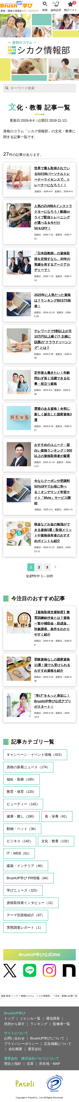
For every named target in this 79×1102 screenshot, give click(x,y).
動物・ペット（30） (22, 829)
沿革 (30, 1063)
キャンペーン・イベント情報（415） (35, 754)
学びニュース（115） (23, 890)
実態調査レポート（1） (25, 927)
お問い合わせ (14, 1038)
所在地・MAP (49, 1063)
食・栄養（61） (57, 816)
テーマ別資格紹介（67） (26, 915)
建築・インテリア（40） (26, 866)
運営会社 (35, 1049)
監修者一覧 (61, 1024)
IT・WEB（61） (19, 853)
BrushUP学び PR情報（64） (28, 878)
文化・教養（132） (56, 841)
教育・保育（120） (21, 791)
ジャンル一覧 (30, 1018)
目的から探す (14, 1024)
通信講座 (53, 1018)
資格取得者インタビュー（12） (31, 903)
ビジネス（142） (20, 841)
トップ (9, 1018)
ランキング (38, 1024)
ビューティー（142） (23, 804)
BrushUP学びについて (47, 1038)
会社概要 (15, 1049)
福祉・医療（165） (21, 779)
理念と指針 (12, 1063)
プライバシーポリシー (21, 1044)
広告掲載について (58, 1044)
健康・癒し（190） (21, 816)
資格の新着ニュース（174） (28, 767)
